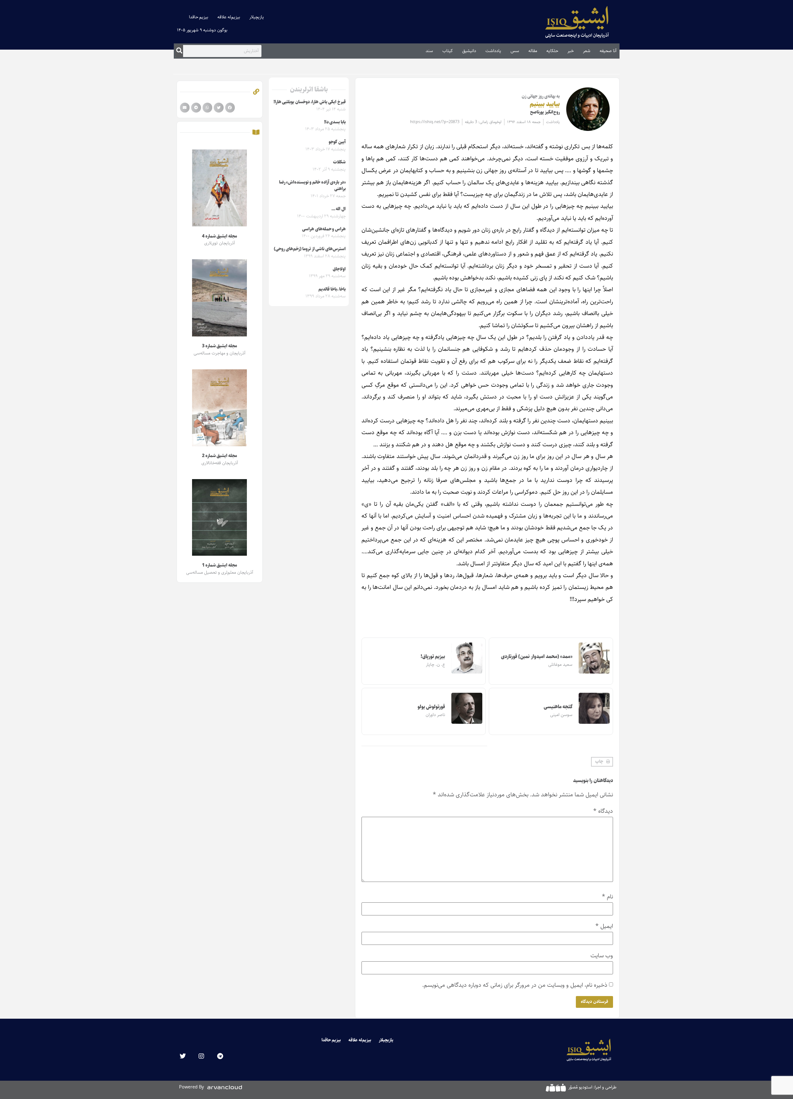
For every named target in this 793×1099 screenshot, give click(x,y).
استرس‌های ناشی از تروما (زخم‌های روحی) (310, 249)
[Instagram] (201, 1056)
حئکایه (552, 50)
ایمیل (604, 926)
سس (514, 50)
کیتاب (447, 50)
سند (429, 50)
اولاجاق (339, 269)
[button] (602, 762)
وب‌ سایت (601, 956)
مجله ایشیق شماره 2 (219, 455)
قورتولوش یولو (431, 707)
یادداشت (493, 50)
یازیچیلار (256, 17)
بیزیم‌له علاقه (228, 17)
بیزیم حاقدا (198, 17)
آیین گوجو (337, 142)
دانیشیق (469, 50)
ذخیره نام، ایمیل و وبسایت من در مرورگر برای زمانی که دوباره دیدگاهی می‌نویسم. (514, 985)
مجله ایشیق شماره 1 (219, 565)
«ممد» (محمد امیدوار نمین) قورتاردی (537, 657)
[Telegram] (220, 1056)
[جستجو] (179, 51)
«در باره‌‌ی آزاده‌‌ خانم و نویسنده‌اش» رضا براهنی (312, 186)
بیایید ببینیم (545, 104)
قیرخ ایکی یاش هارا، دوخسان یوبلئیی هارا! (310, 102)
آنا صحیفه (608, 50)
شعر (586, 50)
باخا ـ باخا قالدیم (332, 289)
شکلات (339, 162)
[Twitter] (183, 1056)
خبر (570, 50)
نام (607, 897)
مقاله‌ (532, 50)
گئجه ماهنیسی (558, 707)
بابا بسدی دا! (335, 122)
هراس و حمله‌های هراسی (324, 229)
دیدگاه (603, 811)
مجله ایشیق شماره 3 (219, 346)
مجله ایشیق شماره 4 (219, 236)
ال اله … (338, 209)
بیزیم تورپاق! (433, 657)
